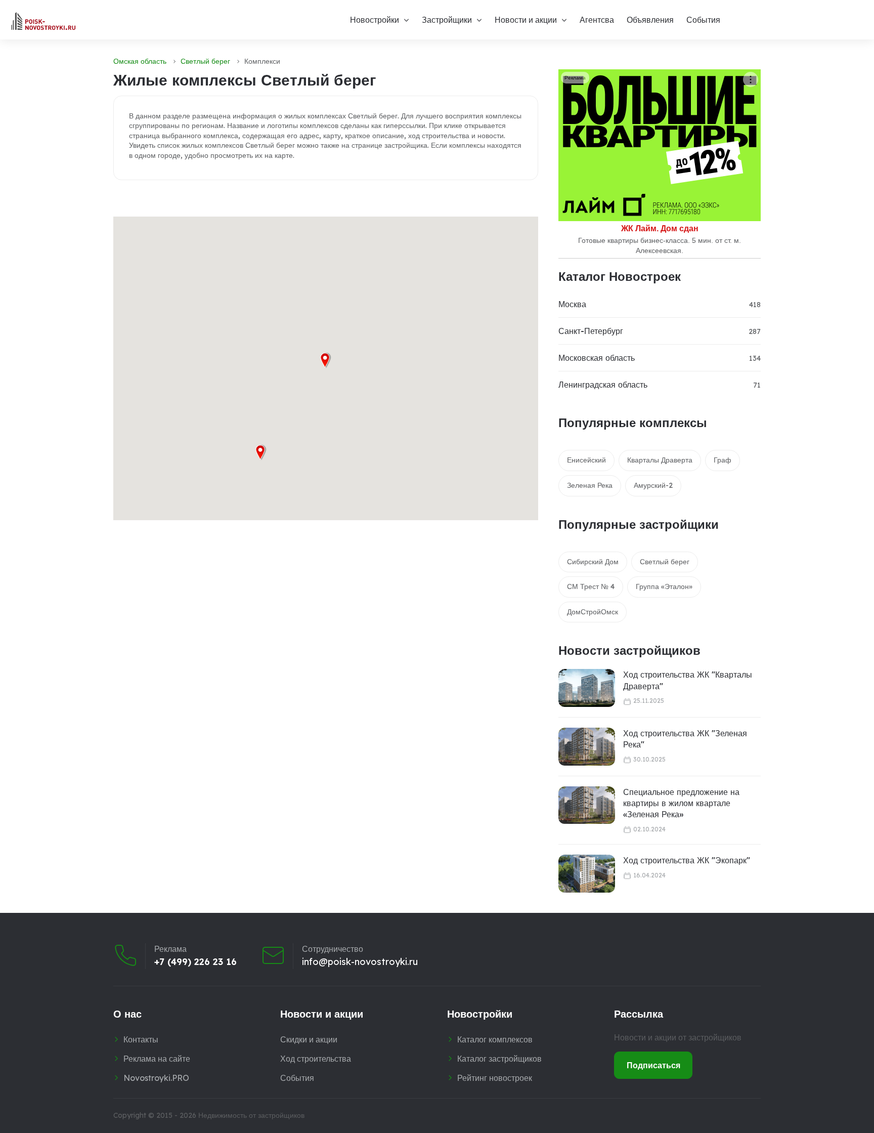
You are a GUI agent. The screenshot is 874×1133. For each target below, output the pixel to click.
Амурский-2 (653, 485)
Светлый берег (205, 61)
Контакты (140, 1039)
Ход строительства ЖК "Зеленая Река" (685, 738)
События (703, 20)
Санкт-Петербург (590, 331)
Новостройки (374, 20)
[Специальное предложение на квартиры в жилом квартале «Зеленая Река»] (586, 805)
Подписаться (653, 1065)
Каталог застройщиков (499, 1059)
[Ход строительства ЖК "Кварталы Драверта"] (586, 688)
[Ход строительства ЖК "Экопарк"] (586, 874)
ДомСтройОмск (592, 611)
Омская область (139, 61)
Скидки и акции (308, 1039)
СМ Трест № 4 (591, 586)
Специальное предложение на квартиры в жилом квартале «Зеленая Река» (681, 803)
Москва (572, 304)
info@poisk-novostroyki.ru (360, 962)
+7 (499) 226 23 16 (195, 962)
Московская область (596, 358)
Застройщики (447, 20)
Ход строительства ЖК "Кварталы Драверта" (687, 680)
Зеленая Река (590, 485)
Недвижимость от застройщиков (251, 1115)
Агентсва (597, 20)
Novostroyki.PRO (156, 1078)
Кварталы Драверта (659, 460)
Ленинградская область (602, 385)
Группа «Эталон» (664, 586)
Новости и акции (526, 20)
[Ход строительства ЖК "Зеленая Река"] (586, 747)
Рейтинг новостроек (494, 1078)
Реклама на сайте (156, 1059)
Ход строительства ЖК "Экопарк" (686, 860)
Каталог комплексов (495, 1039)
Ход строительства (315, 1059)
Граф (722, 460)
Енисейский (586, 460)
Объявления (650, 20)
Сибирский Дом (593, 561)
